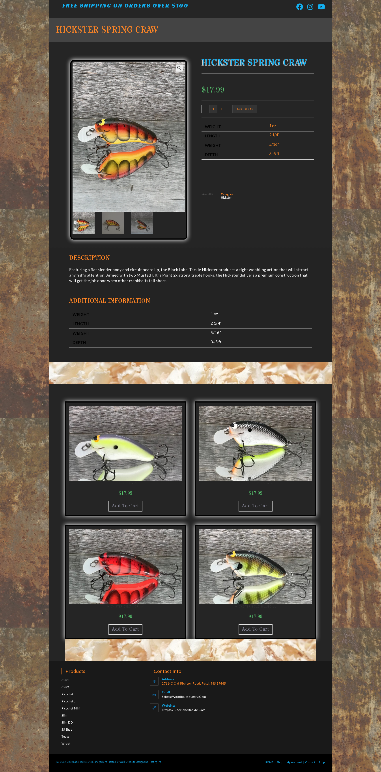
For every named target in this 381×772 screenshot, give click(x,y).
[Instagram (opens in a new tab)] (310, 7)
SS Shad (67, 729)
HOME (269, 762)
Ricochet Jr (69, 701)
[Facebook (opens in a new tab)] (299, 7)
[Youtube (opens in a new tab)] (320, 7)
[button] (179, 68)
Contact (310, 762)
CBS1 (65, 680)
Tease (66, 736)
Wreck (66, 743)
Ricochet (67, 694)
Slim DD (67, 722)
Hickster (226, 197)
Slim (64, 715)
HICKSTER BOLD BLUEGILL (255, 606)
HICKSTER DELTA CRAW (125, 606)
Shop (280, 762)
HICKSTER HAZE (125, 483)
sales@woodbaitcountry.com (184, 696)
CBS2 (65, 687)
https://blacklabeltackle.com (184, 710)
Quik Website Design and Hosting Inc (140, 761)
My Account (294, 762)
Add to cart (246, 109)
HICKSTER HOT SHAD (255, 483)
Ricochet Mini (71, 708)
